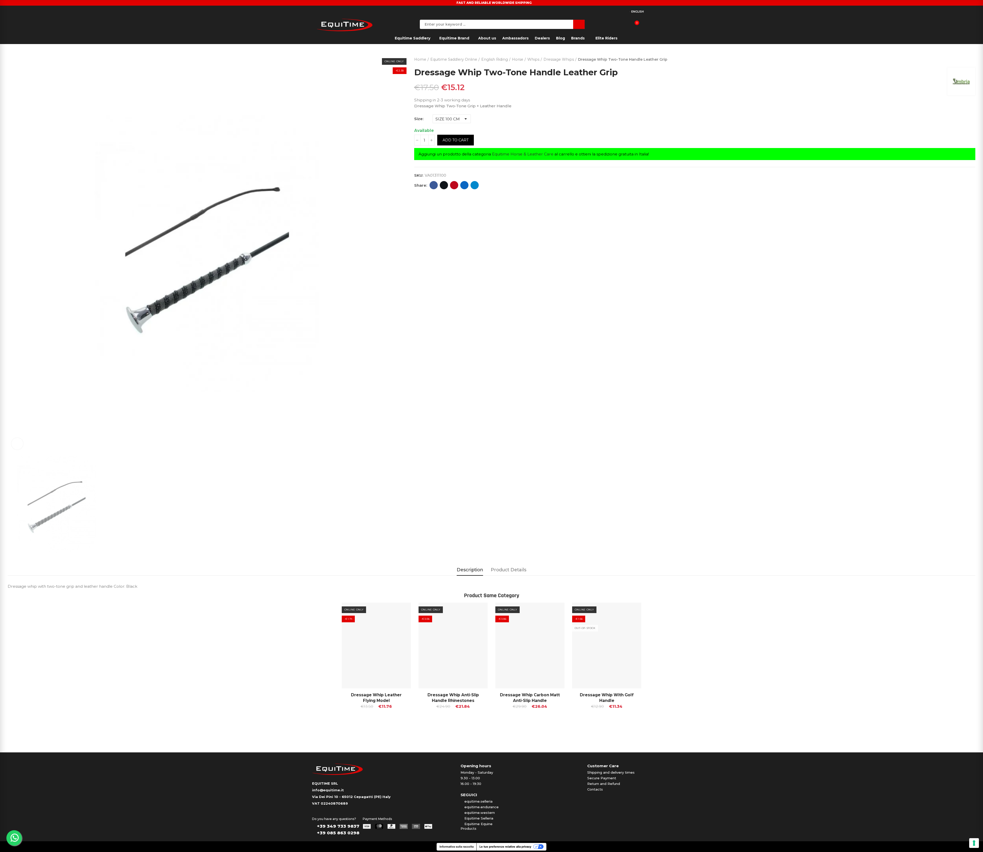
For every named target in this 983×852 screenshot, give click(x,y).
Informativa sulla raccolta (457, 846)
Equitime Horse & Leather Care (522, 154)
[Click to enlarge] (17, 443)
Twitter (444, 185)
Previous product (959, 58)
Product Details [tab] (508, 569)
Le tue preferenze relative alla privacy (505, 846)
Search (579, 24)
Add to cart (455, 140)
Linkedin (464, 185)
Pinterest (454, 185)
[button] (327, 668)
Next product (971, 58)
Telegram (475, 185)
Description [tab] (470, 569)
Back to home (965, 58)
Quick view (398, 611)
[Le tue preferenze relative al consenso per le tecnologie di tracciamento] (974, 843)
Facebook (434, 185)
